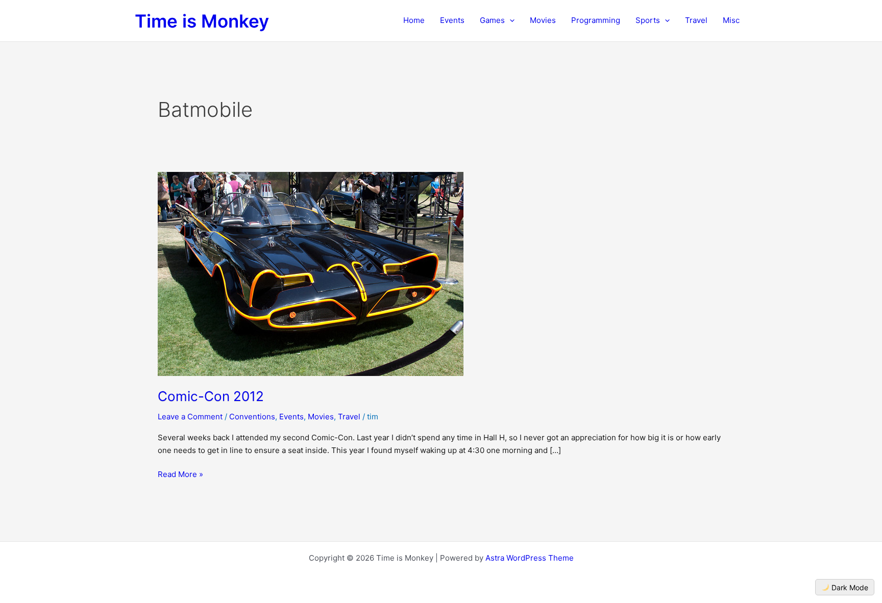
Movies (543, 20)
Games (492, 20)
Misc (731, 20)
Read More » (180, 475)
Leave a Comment (190, 416)
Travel (696, 20)
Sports (647, 20)
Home (414, 20)
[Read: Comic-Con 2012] (310, 273)
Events (452, 20)
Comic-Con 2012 (211, 396)
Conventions (252, 416)
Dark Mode (848, 587)
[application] (509, 20)
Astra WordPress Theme (529, 558)
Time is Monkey (202, 21)
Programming (595, 20)
